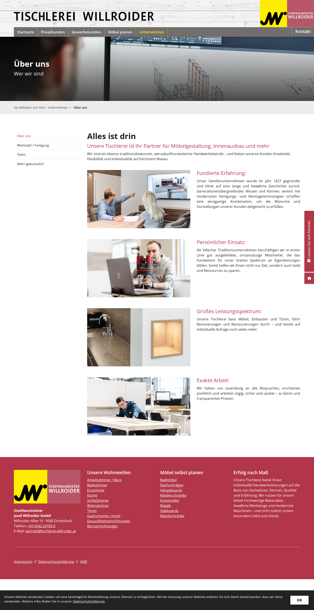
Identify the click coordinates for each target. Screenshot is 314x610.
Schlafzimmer (98, 500)
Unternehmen (151, 32)
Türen (92, 510)
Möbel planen (120, 32)
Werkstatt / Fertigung (33, 145)
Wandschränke (172, 516)
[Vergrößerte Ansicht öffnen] (139, 199)
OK (299, 600)
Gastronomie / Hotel (103, 516)
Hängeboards (171, 490)
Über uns (80, 107)
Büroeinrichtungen (102, 526)
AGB (83, 561)
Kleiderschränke (173, 495)
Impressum (23, 561)
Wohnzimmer (98, 505)
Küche (92, 495)
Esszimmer (96, 490)
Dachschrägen (171, 485)
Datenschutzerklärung (56, 561)
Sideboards (169, 510)
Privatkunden (53, 32)
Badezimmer (97, 485)
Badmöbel (168, 480)
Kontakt (303, 31)
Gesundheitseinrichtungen (108, 521)
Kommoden (169, 500)
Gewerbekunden (86, 32)
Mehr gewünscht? (30, 164)
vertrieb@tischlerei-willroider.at (50, 531)
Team (21, 154)
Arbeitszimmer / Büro (104, 480)
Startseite (25, 32)
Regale (165, 505)
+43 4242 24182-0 (41, 526)
